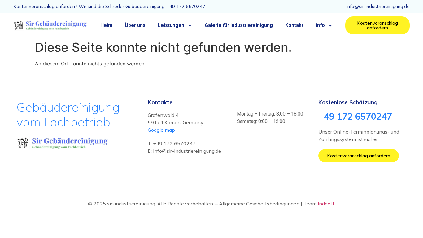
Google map (161, 130)
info (320, 25)
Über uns (135, 25)
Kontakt (294, 25)
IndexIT (326, 204)
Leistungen (171, 25)
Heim (106, 25)
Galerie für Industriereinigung (239, 25)
